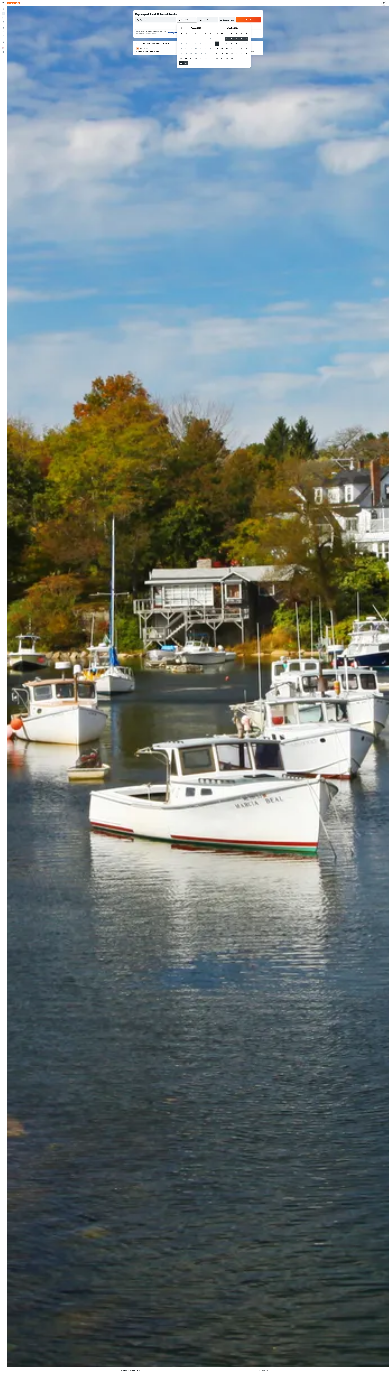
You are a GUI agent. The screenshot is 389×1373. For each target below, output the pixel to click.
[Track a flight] (3, 32)
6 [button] (200, 44)
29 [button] (210, 58)
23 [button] (181, 58)
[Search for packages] (3, 22)
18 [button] (191, 53)
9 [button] (181, 48)
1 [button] (210, 39)
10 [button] (186, 48)
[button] (3, 3)
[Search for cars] (3, 18)
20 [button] (201, 53)
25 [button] (191, 58)
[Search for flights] (3, 9)
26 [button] (196, 58)
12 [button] (196, 48)
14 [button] (205, 48)
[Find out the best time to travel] (3, 36)
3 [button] (186, 44)
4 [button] (241, 39)
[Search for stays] (3, 14)
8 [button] (210, 44)
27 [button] (201, 58)
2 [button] (181, 44)
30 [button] (181, 63)
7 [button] (205, 44)
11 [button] (191, 48)
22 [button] (210, 53)
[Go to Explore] (3, 28)
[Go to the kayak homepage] (13, 3)
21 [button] (205, 53)
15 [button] (210, 48)
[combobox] (157, 19)
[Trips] (3, 42)
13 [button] (200, 48)
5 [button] (195, 44)
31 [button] (186, 63)
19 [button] (196, 53)
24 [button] (186, 58)
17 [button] (186, 53)
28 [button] (205, 58)
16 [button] (181, 53)
